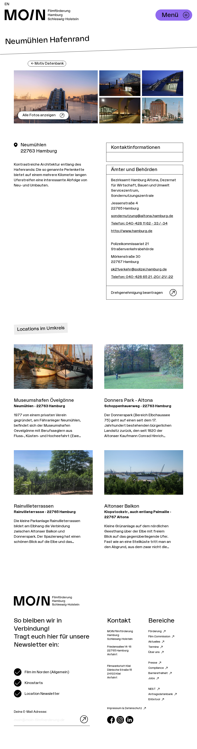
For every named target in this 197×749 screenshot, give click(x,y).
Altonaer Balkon (121, 506)
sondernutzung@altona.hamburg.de (142, 216)
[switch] (41, 672)
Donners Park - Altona (128, 400)
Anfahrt (112, 654)
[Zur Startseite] (98, 601)
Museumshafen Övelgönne (44, 400)
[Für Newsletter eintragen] (83, 719)
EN (7, 4)
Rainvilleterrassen (34, 506)
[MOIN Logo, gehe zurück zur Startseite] (65, 15)
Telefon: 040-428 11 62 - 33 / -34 (139, 223)
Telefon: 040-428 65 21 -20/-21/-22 (142, 277)
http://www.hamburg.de (131, 231)
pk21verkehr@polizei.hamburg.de (139, 269)
